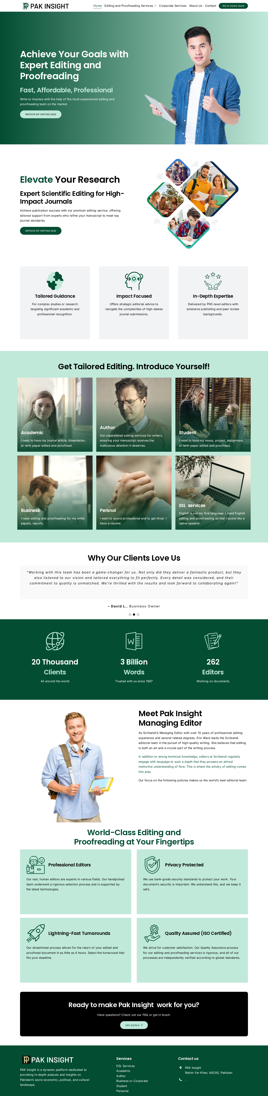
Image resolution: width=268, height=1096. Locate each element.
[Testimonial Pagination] (130, 614)
